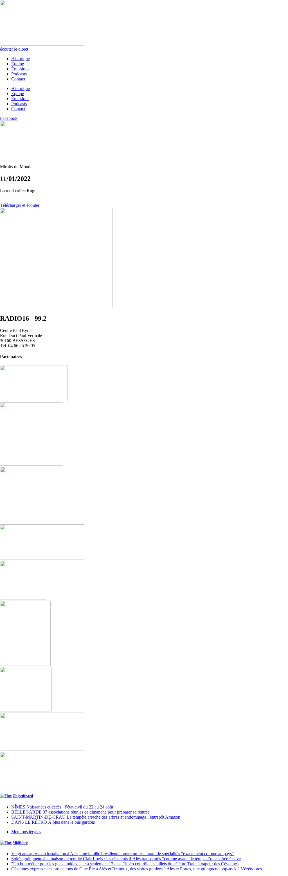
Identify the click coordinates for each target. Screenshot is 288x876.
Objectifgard (23, 796)
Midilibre (20, 843)
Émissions (20, 68)
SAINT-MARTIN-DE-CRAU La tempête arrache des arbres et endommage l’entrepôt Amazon (95, 817)
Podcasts (19, 73)
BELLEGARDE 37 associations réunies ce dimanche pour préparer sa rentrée (80, 812)
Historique (20, 58)
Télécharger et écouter (19, 205)
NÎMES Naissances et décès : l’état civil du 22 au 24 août (62, 807)
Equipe (17, 63)
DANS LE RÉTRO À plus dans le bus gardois (53, 822)
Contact (18, 79)
